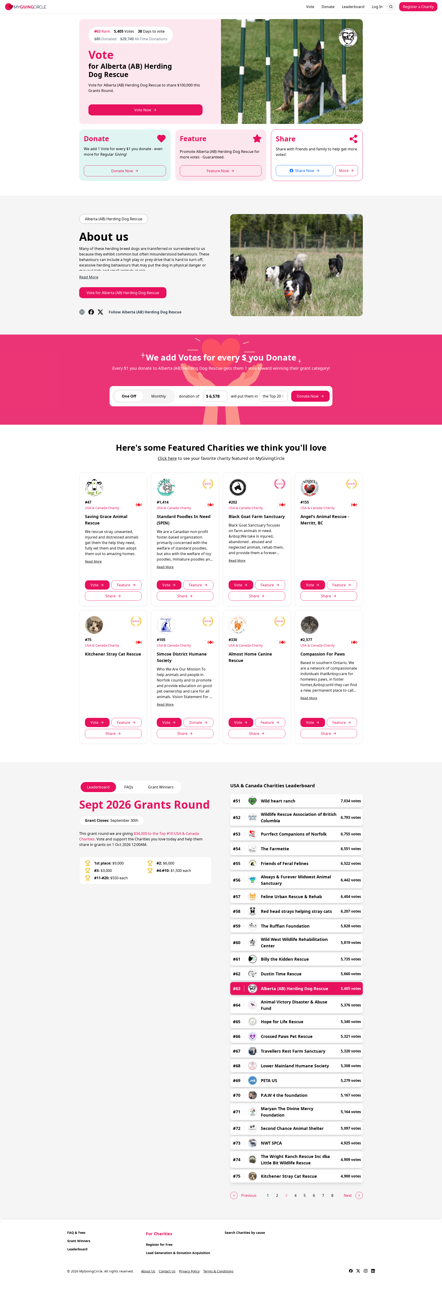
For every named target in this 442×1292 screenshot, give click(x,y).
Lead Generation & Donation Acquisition (178, 1253)
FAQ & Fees (76, 1232)
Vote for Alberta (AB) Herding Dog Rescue (123, 292)
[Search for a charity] (390, 6)
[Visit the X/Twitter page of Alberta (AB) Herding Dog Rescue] (100, 312)
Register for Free (159, 1244)
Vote (310, 6)
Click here (167, 458)
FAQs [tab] (128, 787)
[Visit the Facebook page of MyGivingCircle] (351, 1271)
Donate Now (308, 396)
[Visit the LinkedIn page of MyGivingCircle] (373, 1271)
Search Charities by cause (245, 1232)
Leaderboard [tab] (98, 787)
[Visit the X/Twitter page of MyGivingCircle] (358, 1271)
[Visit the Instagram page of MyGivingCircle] (365, 1271)
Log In (377, 6)
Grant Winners (78, 1241)
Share (110, 596)
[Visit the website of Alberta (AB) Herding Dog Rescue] (82, 312)
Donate (328, 6)
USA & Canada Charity (102, 508)
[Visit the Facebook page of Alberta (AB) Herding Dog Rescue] (91, 312)
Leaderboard (353, 6)
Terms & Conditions (218, 1271)
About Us (148, 1271)
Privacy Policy (189, 1271)
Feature (123, 584)
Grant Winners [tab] (161, 787)
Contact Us (167, 1271)
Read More (93, 561)
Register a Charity (418, 6)
